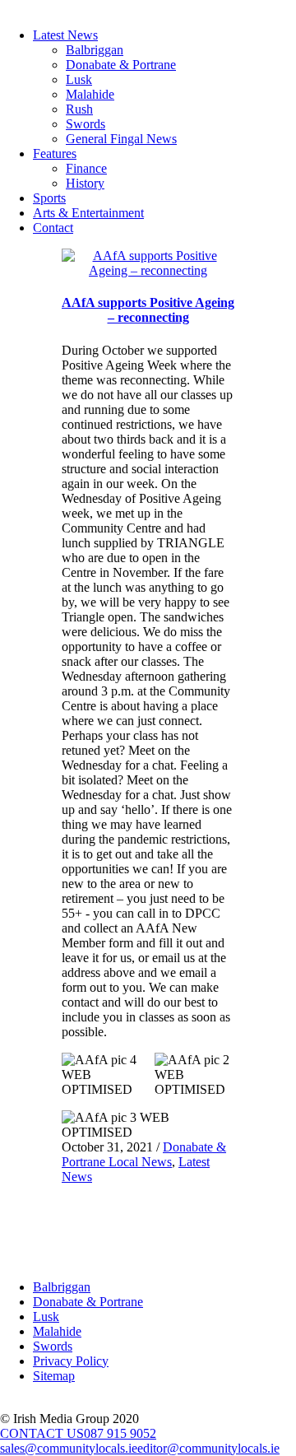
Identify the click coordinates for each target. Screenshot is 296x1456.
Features (54, 153)
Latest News (65, 35)
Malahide (90, 94)
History (85, 183)
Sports (49, 198)
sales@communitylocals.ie (68, 1448)
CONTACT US (42, 1433)
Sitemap (54, 1376)
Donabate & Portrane (121, 65)
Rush (79, 109)
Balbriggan (94, 50)
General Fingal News (121, 139)
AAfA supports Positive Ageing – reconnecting (148, 309)
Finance (86, 168)
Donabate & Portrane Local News (144, 1154)
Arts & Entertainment (88, 213)
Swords (85, 124)
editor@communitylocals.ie (208, 1448)
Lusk (79, 79)
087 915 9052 (120, 1433)
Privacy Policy (71, 1361)
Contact (53, 228)
